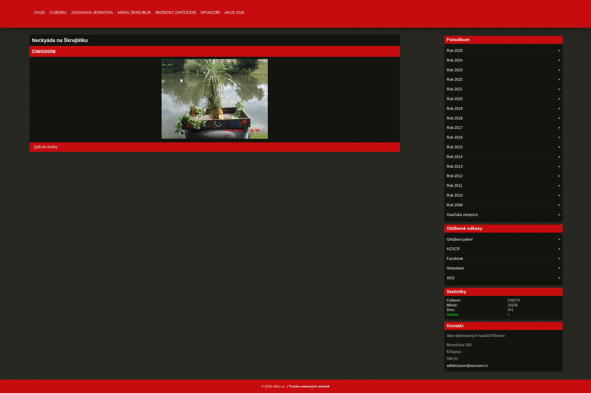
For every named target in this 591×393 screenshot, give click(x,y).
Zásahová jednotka (92, 13)
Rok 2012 (455, 176)
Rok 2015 (455, 147)
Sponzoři (210, 13)
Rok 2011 (454, 186)
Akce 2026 (234, 13)
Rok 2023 (455, 70)
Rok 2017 (455, 128)
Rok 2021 (455, 89)
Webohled (455, 268)
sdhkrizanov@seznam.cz (467, 366)
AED (451, 278)
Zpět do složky (45, 147)
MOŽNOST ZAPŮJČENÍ (176, 13)
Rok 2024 (455, 60)
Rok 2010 (455, 195)
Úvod (39, 13)
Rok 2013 (455, 166)
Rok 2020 (455, 99)
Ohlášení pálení (460, 239)
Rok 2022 (455, 79)
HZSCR (453, 249)
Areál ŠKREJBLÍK (134, 13)
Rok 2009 (455, 205)
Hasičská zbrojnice (462, 215)
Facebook (455, 259)
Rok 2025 (455, 51)
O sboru (58, 13)
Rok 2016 (455, 137)
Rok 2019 (455, 109)
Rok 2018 (455, 118)
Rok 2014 (455, 157)
